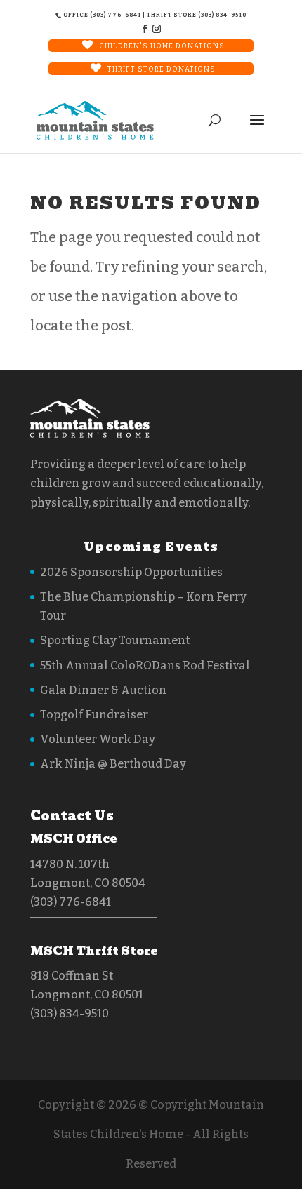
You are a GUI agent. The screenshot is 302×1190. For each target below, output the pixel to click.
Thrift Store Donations (161, 69)
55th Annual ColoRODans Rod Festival (145, 665)
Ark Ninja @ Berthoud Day (113, 763)
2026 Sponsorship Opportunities (131, 572)
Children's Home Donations (162, 46)
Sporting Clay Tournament (115, 640)
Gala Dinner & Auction (103, 690)
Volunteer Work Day (97, 739)
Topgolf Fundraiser (94, 714)
